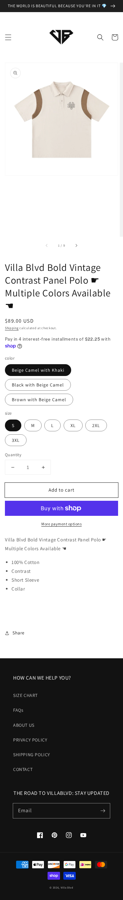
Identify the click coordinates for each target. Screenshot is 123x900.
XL (73, 425)
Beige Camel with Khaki (38, 370)
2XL (96, 425)
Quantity (13, 455)
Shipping (12, 328)
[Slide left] (47, 245)
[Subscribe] (102, 810)
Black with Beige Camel (38, 385)
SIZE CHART (25, 695)
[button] (8, 37)
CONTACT (22, 769)
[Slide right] (76, 245)
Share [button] (18, 633)
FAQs (18, 710)
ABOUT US (23, 725)
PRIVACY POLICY (30, 740)
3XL (16, 440)
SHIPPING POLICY (31, 755)
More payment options (61, 523)
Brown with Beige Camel (39, 400)
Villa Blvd (67, 887)
